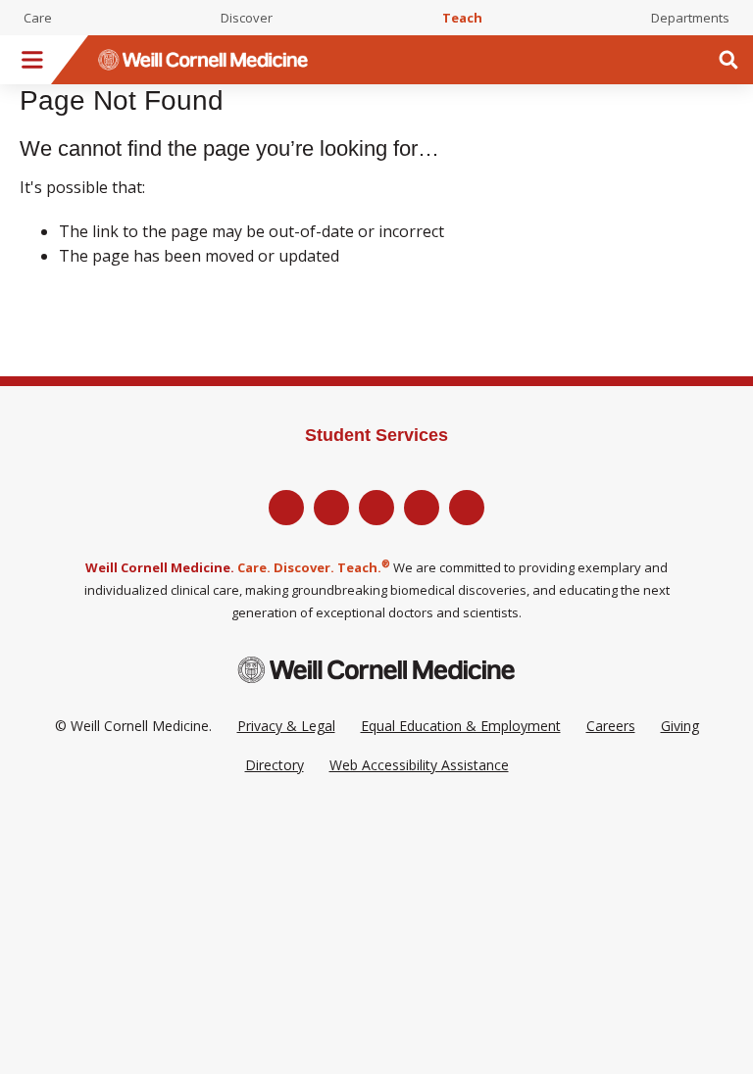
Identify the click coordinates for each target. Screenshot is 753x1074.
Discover (247, 17)
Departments (690, 17)
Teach (462, 17)
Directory (274, 765)
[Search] (728, 59)
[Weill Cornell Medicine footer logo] (376, 670)
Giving (680, 725)
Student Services (376, 435)
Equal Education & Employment (461, 725)
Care (38, 17)
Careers (610, 725)
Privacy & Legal (286, 725)
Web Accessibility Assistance (419, 765)
